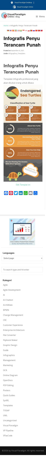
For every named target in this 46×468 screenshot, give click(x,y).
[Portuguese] (31, 30)
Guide (5, 350)
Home (6, 25)
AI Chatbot (8, 300)
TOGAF (6, 410)
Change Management (13, 315)
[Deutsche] (8, 30)
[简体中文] (39, 30)
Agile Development (11, 290)
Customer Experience (13, 325)
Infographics (12, 53)
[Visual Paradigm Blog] (13, 16)
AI (4, 295)
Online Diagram (10, 375)
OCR (5, 370)
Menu (42, 16)
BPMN (6, 310)
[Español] (13, 30)
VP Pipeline (8, 430)
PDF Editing (8, 385)
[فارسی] (16, 30)
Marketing (8, 365)
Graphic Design (10, 345)
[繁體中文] (41, 30)
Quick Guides (9, 395)
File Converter (9, 335)
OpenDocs (8, 380)
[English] (11, 30)
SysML (6, 400)
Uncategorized (10, 420)
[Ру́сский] (34, 30)
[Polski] (29, 30)
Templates (21, 53)
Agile (5, 285)
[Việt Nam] (36, 30)
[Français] (18, 30)
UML (5, 415)
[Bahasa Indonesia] (23, 30)
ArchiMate (8, 305)
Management (9, 360)
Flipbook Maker (10, 340)
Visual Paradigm (10, 425)
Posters (6, 390)
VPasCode (7, 435)
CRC (5, 320)
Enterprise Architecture (14, 330)
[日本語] (26, 30)
